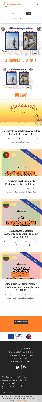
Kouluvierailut (8, 392)
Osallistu (6, 389)
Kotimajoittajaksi (9, 383)
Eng (21, 18)
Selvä (26, 400)
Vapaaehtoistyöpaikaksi (12, 386)
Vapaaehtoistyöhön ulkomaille (14, 380)
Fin (14, 18)
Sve (28, 18)
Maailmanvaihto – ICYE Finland (15, 377)
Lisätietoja (18, 400)
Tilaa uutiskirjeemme (21, 321)
